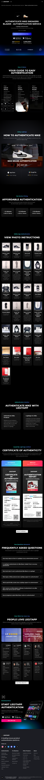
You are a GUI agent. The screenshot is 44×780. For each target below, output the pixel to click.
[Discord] (11, 747)
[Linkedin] (8, 747)
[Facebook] (14, 747)
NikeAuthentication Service (18, 5)
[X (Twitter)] (17, 747)
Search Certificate (21, 531)
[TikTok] (5, 747)
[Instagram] (2, 747)
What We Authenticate (6, 5)
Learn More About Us (21, 682)
